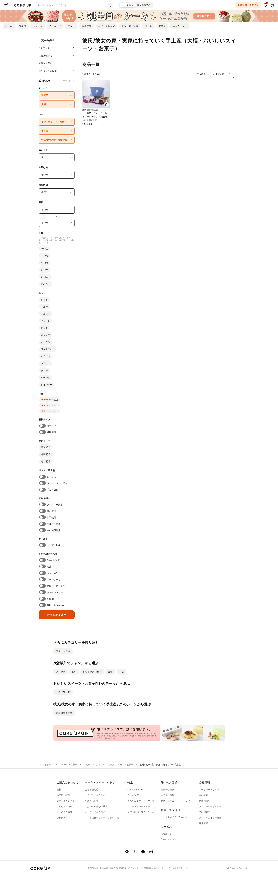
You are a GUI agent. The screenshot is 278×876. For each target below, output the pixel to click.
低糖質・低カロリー (57, 585)
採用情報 (203, 823)
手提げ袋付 (52, 489)
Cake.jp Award (135, 789)
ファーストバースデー (138, 806)
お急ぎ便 (86, 26)
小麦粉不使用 (53, 523)
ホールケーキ (53, 579)
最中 (110, 671)
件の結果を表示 (56, 614)
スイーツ (37, 26)
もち (74, 671)
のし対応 (51, 476)
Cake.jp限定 (53, 560)
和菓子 (162, 26)
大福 (98, 764)
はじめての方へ (64, 806)
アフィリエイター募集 (210, 817)
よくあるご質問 (64, 812)
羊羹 (121, 671)
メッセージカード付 (57, 483)
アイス (71, 26)
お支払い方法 (63, 795)
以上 (55, 399)
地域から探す (167, 833)
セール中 (51, 425)
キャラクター (180, 26)
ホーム (8, 26)
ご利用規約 (204, 812)
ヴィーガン (52, 573)
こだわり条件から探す (96, 806)
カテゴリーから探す (95, 795)
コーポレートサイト (209, 789)
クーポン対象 (53, 545)
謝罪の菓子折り (64, 712)
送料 (59, 789)
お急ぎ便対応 (91, 789)
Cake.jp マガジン (170, 839)
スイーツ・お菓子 (68, 764)
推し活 (148, 26)
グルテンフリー (55, 592)
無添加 (50, 598)
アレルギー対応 (129, 26)
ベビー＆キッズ (106, 26)
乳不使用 (51, 511)
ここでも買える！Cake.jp (174, 817)
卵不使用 (51, 517)
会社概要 (203, 795)
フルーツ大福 (63, 651)
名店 (49, 566)
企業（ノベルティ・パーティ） (176, 800)
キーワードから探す (95, 812)
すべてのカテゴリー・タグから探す (103, 817)
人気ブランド (63, 692)
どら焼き (60, 671)
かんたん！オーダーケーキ (140, 800)
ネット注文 (127, 5)
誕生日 (22, 26)
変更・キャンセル (66, 800)
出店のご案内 (167, 789)
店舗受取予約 (144, 5)
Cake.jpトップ (46, 764)
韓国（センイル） (56, 605)
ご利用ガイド (63, 817)
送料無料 (51, 432)
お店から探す (91, 800)
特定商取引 (204, 800)
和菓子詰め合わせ (92, 671)
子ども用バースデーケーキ (140, 812)
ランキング (55, 26)
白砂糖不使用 (53, 530)
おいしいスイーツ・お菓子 (120, 764)
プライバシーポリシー (210, 806)
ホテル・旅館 (167, 795)
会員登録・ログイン (248, 5)
